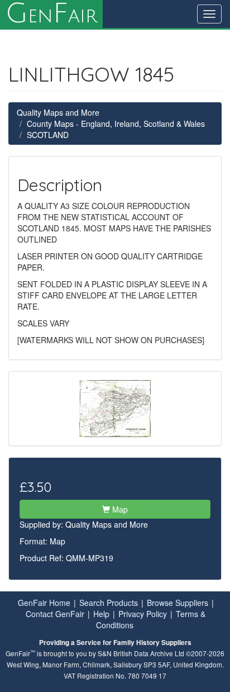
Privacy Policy (142, 613)
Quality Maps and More (58, 112)
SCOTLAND (48, 134)
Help (101, 613)
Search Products (108, 602)
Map (119, 509)
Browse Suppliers (177, 602)
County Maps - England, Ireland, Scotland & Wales (116, 123)
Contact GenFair (55, 613)
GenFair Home (44, 602)
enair (51, 14)
